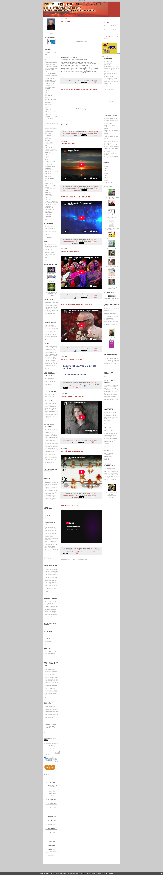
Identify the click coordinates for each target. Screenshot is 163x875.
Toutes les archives (108, 182)
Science (47, 182)
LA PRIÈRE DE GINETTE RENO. (72, 451)
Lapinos (106, 118)
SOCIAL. (47, 187)
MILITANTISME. (48, 135)
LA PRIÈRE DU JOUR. (50, 114)
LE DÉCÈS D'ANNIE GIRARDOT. (72, 359)
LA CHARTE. (48, 109)
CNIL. (51, 45)
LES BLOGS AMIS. (49, 118)
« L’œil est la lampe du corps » (111, 66)
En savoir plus (109, 873)
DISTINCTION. (111, 277)
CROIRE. (47, 368)
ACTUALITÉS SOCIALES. (51, 52)
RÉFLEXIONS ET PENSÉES (51, 171)
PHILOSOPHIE (48, 144)
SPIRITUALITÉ (48, 196)
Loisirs (46, 126)
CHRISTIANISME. (108, 456)
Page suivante (83, 559)
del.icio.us (90, 80)
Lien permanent (66, 80)
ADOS (46, 54)
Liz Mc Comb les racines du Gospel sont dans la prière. (80, 89)
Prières (46, 158)
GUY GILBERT (48, 237)
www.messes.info (51, 857)
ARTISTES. (47, 59)
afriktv (68, 126)
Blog (46, 61)
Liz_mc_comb (70, 59)
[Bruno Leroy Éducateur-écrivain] (102, 55)
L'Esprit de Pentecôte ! (109, 85)
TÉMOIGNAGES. (49, 199)
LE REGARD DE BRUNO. (51, 116)
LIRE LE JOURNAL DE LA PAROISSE (50, 767)
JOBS (46, 107)
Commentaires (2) (71, 440)
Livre (46, 121)
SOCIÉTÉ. (47, 190)
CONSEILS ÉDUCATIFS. (50, 80)
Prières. (46, 159)
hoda (105, 122)
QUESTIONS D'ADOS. (50, 166)
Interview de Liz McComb (67, 124)
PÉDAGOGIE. (48, 138)
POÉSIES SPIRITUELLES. (51, 151)
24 (106, 36)
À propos (51, 33)
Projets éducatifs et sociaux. (51, 163)
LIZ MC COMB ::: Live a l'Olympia (69, 57)
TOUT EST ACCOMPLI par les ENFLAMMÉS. (76, 197)
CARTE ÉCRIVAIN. (111, 248)
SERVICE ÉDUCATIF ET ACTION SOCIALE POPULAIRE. (51, 294)
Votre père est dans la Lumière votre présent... (111, 127)
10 (78, 559)
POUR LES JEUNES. (50, 154)
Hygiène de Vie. (48, 102)
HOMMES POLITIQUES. (50, 99)
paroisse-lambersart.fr (51, 746)
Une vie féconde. (108, 61)
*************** (111, 257)
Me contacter (111, 18)
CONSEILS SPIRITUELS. (51, 81)
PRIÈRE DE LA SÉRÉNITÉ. (70, 506)
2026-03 (106, 173)
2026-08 (106, 165)
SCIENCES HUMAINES (50, 183)
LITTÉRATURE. (48, 120)
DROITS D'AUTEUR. (49, 394)
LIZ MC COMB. (66, 22)
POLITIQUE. (48, 152)
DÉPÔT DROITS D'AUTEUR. (111, 239)
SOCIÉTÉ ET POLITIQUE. (51, 189)
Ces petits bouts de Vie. (50, 64)
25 (109, 36)
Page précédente (65, 559)
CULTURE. (47, 88)
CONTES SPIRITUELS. (50, 83)
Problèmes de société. (50, 161)
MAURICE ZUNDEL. (49, 131)
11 (79, 559)
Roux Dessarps (108, 156)
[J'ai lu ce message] (161, 873)
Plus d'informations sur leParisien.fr (75, 374)
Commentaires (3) (73, 295)
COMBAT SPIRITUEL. (50, 78)
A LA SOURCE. (48, 318)
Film (46, 92)
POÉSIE (47, 145)
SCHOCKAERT (108, 130)
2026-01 (106, 177)
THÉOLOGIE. (48, 216)
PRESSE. (47, 156)
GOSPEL (47, 94)
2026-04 (106, 172)
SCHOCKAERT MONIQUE (110, 140)
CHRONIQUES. (51, 73)
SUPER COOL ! (48, 197)
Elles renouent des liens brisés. (111, 68)
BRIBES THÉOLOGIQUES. (51, 62)
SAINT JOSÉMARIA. (49, 178)
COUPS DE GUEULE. (50, 85)
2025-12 (106, 179)
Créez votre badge (106, 56)
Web (46, 219)
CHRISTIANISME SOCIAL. (51, 68)
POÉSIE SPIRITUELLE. (50, 149)
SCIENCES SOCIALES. (50, 185)
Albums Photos (107, 186)
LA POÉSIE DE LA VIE (50, 113)
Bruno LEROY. (107, 125)
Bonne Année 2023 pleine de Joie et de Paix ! (111, 136)
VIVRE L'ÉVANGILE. (49, 218)
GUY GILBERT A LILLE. (111, 208)
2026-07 (106, 166)
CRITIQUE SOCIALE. (50, 87)
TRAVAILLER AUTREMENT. (111, 350)
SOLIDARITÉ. (48, 194)
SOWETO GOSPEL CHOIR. (70, 251)
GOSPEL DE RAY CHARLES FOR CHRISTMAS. (77, 304)
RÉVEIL (47, 260)
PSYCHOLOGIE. (49, 165)
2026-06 (106, 168)
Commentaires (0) (73, 80)
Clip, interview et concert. (81, 59)
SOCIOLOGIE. (48, 192)
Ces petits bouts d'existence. (51, 66)
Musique (47, 137)
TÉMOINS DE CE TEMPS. (51, 201)
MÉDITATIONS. (48, 133)
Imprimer (81, 80)
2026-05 (106, 170)
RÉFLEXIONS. (48, 176)
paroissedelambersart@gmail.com (51, 743)
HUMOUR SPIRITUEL (50, 101)
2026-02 (106, 175)
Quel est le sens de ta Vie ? (110, 76)
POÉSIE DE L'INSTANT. (50, 147)
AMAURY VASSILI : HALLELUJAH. (72, 396)
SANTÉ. (47, 180)
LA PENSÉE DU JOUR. (50, 111)
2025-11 (106, 180)
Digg (96, 241)
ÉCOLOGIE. (47, 90)
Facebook (78, 82)
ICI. (45, 339)
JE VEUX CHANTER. (68, 144)
